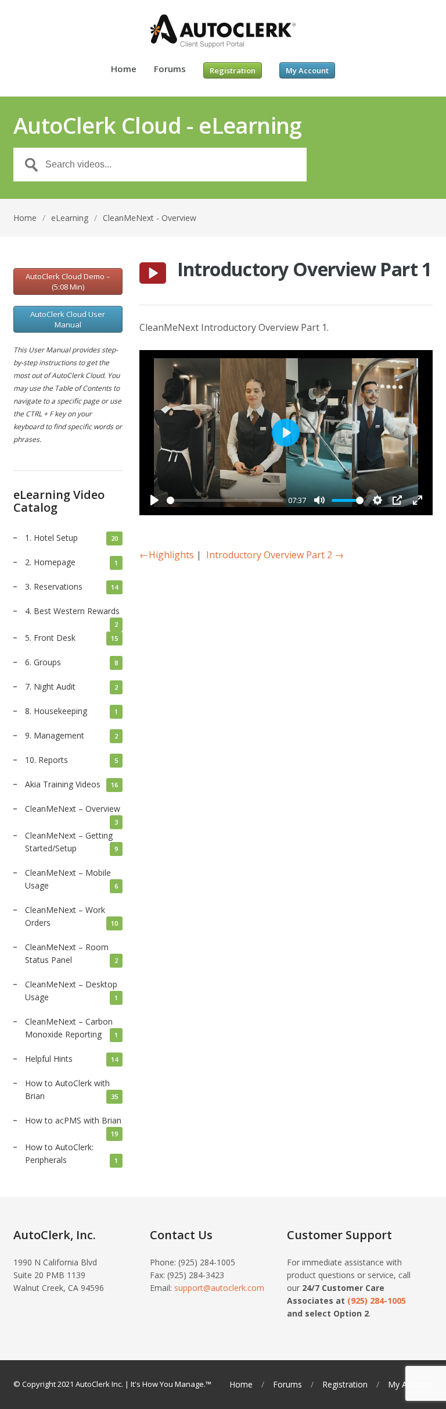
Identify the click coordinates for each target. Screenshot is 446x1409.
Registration (345, 1385)
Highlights (166, 554)
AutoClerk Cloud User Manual (67, 319)
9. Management (54, 735)
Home (123, 69)
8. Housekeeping (56, 710)
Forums (170, 69)
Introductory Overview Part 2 (275, 554)
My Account (410, 1385)
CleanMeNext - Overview (149, 217)
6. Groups (43, 662)
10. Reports (46, 759)
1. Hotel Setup (51, 537)
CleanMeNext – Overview (72, 808)
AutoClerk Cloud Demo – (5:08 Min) (68, 281)
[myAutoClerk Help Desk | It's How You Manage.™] (223, 32)
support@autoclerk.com (219, 1287)
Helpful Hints (49, 1058)
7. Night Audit (50, 686)
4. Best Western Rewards (72, 610)
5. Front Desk (50, 637)
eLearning (69, 217)
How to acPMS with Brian (73, 1120)
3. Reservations (53, 586)
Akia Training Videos (62, 784)
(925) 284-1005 (376, 1300)
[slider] (225, 500)
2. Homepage (50, 562)
